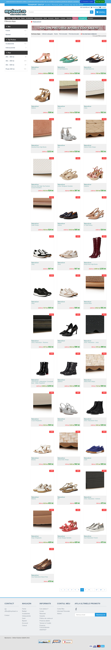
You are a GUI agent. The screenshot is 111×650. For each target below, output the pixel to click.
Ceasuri (63, 18)
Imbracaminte (38, 18)
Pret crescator (63, 34)
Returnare (43, 613)
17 (96, 590)
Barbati (14, 18)
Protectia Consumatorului (44, 626)
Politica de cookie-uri (46, 618)
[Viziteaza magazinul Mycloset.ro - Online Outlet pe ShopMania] (44, 641)
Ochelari (69, 18)
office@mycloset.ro (11, 611)
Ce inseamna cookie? (87, 1)
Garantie (42, 616)
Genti (45, 18)
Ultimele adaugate (47, 34)
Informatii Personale (63, 611)
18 (101, 590)
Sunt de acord (100, 1)
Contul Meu (60, 609)
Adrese (59, 613)
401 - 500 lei (16, 65)
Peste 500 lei (16, 69)
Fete (18, 18)
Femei (9, 18)
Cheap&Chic (83, 18)
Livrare (42, 611)
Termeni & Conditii (45, 623)
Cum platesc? (44, 609)
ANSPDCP (43, 630)
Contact (7, 615)
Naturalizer (36, 22)
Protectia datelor (45, 621)
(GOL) (101, 12)
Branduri (90, 18)
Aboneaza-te (100, 615)
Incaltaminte (29, 18)
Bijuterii (57, 18)
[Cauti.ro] (56, 641)
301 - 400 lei (16, 61)
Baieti (23, 18)
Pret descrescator (74, 34)
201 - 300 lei (16, 57)
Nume (56, 34)
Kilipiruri (75, 18)
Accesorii (51, 18)
